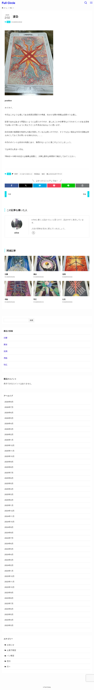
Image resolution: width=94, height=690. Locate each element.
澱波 (5, 344)
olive (16, 232)
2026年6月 (9, 412)
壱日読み (37, 174)
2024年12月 (9, 510)
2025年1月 (9, 505)
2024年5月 (9, 549)
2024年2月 (9, 565)
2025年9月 (9, 461)
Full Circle (8, 2)
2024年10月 (9, 521)
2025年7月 (9, 472)
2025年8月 (9, 467)
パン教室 (10, 655)
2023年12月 (9, 576)
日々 (9, 666)
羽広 (5, 364)
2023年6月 (9, 608)
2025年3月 (9, 494)
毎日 (43, 174)
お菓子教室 (11, 650)
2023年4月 (9, 619)
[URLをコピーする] (82, 185)
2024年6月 (9, 543)
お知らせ (10, 644)
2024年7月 (9, 538)
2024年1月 (9, 570)
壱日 (8, 22)
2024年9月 (9, 527)
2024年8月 (9, 532)
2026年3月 (9, 429)
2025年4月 (9, 489)
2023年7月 (9, 603)
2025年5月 (9, 483)
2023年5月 (9, 614)
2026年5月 (9, 418)
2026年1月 (9, 439)
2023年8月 (9, 598)
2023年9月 (9, 592)
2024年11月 (9, 516)
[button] (11, 185)
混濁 (5, 351)
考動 (5, 358)
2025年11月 (9, 450)
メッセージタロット (26, 174)
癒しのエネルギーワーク (54, 174)
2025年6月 (9, 478)
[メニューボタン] (91, 3)
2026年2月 (9, 434)
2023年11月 (9, 581)
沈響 (5, 337)
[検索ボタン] (85, 3)
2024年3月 (9, 559)
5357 (16, 174)
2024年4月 (9, 554)
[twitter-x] (33, 232)
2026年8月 (9, 401)
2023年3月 (9, 625)
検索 (31, 320)
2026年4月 (9, 423)
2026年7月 (9, 407)
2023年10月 (9, 587)
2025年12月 (9, 445)
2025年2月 (9, 500)
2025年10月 (9, 456)
